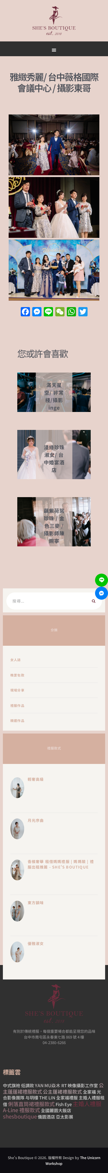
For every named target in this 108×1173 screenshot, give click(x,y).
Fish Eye (64, 1104)
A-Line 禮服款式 (21, 1110)
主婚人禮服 (87, 1103)
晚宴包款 (17, 675)
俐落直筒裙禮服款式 (31, 1104)
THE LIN (47, 1097)
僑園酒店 (46, 1117)
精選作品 (17, 720)
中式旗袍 (11, 1085)
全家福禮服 (67, 1097)
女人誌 (15, 659)
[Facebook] (25, 312)
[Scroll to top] (73, 275)
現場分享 (17, 690)
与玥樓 (31, 1097)
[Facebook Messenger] (101, 593)
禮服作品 (17, 705)
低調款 (27, 1085)
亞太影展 (64, 1117)
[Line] (101, 580)
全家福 (89, 1092)
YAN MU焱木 (47, 1085)
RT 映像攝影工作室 (79, 1085)
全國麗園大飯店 (56, 1110)
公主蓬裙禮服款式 (62, 1091)
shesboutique (20, 1116)
